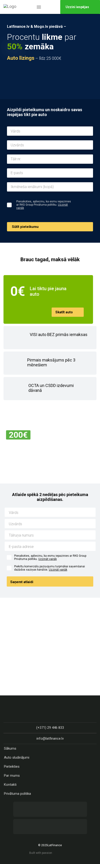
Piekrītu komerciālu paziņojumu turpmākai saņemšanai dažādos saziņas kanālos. (49, 568)
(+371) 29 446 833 (50, 728)
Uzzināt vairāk (47, 559)
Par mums (12, 775)
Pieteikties (12, 766)
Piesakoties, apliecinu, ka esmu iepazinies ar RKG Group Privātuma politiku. (50, 557)
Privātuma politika (17, 794)
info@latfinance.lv (50, 738)
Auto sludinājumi (16, 757)
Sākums (10, 748)
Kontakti (10, 784)
